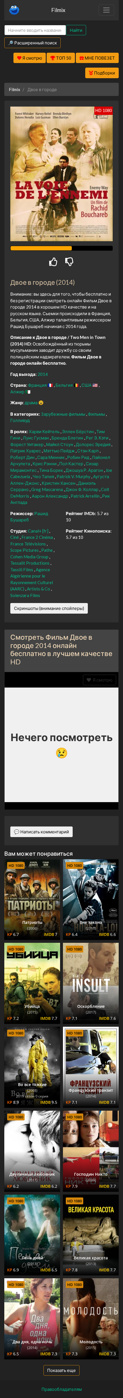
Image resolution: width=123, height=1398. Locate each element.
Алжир (17, 391)
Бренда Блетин (67, 437)
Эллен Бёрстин (78, 431)
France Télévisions (28, 543)
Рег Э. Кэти (97, 437)
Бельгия (64, 385)
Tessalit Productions (30, 563)
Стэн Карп (88, 450)
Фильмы (97, 414)
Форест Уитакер (27, 444)
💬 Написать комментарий (41, 831)
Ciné (15, 537)
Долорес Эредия (93, 444)
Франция (37, 385)
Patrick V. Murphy (74, 476)
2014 (42, 374)
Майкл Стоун (60, 444)
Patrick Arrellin (85, 495)
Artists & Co (39, 588)
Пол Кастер (71, 463)
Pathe (47, 550)
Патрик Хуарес (26, 450)
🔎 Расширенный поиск (32, 42)
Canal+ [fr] (38, 530)
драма (31, 402)
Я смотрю (101, 679)
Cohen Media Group (29, 556)
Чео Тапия (44, 476)
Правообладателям (61, 1389)
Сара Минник (51, 457)
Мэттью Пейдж (59, 450)
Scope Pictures (24, 550)
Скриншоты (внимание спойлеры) (49, 608)
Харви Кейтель (44, 431)
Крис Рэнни (45, 463)
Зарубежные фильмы (63, 414)
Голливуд (20, 420)
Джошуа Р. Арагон (85, 470)
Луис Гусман (36, 437)
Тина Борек (51, 470)
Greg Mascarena (47, 489)
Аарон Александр (50, 495)
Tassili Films (22, 569)
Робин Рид (78, 457)
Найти (76, 30)
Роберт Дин (22, 457)
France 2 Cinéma (37, 537)
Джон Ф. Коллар (82, 489)
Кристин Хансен (59, 483)
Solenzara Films (25, 595)
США (87, 385)
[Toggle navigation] (106, 10)
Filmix (58, 10)
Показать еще (61, 1370)
